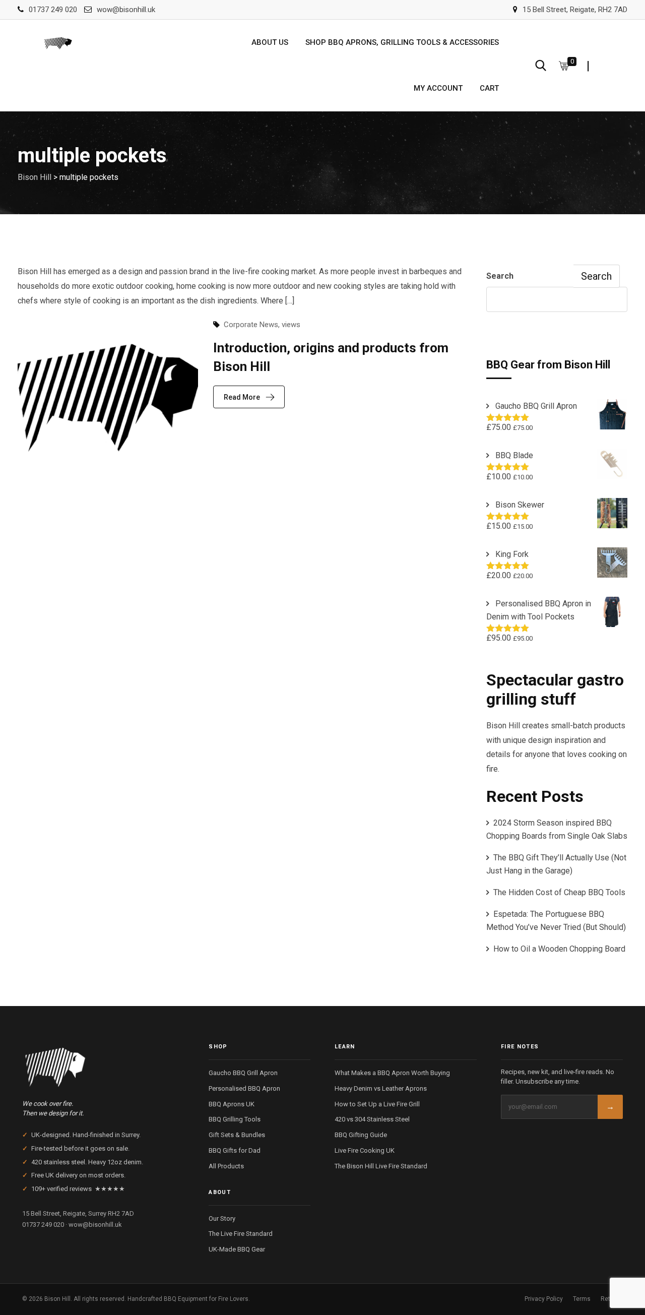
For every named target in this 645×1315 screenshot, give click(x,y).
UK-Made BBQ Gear (237, 1249)
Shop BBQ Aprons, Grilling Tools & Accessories (402, 42)
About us (269, 42)
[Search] (540, 65)
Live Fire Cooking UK (365, 1150)
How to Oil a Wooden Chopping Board (559, 949)
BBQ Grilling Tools (235, 1119)
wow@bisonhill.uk (126, 9)
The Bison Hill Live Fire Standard (381, 1166)
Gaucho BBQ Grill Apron (243, 1073)
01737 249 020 (53, 9)
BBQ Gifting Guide (361, 1135)
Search (499, 276)
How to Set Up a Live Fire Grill (377, 1104)
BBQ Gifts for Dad (235, 1150)
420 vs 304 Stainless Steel (372, 1119)
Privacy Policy (544, 1298)
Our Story (222, 1218)
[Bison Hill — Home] (103, 1064)
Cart (489, 88)
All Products (226, 1166)
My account (438, 88)
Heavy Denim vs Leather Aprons (381, 1088)
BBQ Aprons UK (231, 1104)
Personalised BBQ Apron (244, 1088)
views (291, 324)
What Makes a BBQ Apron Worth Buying (392, 1073)
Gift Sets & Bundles (237, 1135)
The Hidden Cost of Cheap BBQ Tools (559, 892)
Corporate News (251, 324)
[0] (564, 65)
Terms (582, 1298)
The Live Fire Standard (241, 1233)
